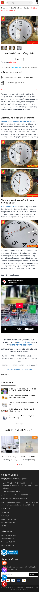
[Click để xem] (19, 30)
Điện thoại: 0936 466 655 (12, 491)
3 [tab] (21, 464)
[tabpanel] (10, 448)
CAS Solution (24, 590)
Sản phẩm (19, 429)
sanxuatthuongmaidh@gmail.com (19, 369)
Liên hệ (3, 526)
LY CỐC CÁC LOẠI (24, 342)
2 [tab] (19, 464)
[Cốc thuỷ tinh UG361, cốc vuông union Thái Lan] (29, 444)
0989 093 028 (26, 495)
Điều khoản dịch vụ (8, 522)
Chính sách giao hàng (8, 535)
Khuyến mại (5, 512)
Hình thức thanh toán (8, 516)
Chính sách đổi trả (7, 538)
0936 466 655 (16, 67)
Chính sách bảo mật (8, 545)
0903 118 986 (14, 495)
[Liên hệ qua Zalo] (4, 577)
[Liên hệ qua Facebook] (4, 570)
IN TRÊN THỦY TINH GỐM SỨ (21, 345)
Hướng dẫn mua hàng (8, 519)
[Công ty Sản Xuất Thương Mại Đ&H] (2, 2)
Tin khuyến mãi (8, 383)
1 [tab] (17, 464)
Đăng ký (33, 574)
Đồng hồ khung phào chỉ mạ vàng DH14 (16, 121)
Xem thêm (19, 424)
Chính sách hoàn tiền (8, 542)
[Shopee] (4, 563)
